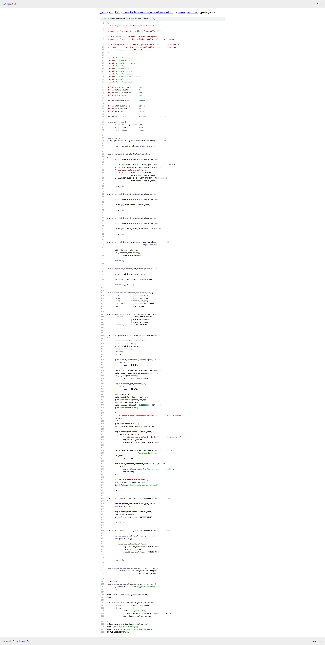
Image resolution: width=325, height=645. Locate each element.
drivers (181, 12)
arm (111, 12)
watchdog (192, 12)
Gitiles (15, 641)
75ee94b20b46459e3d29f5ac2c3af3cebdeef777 (148, 12)
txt (314, 641)
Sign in (319, 4)
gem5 (103, 12)
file (152, 19)
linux (117, 12)
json (320, 641)
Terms (29, 641)
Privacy (22, 641)
